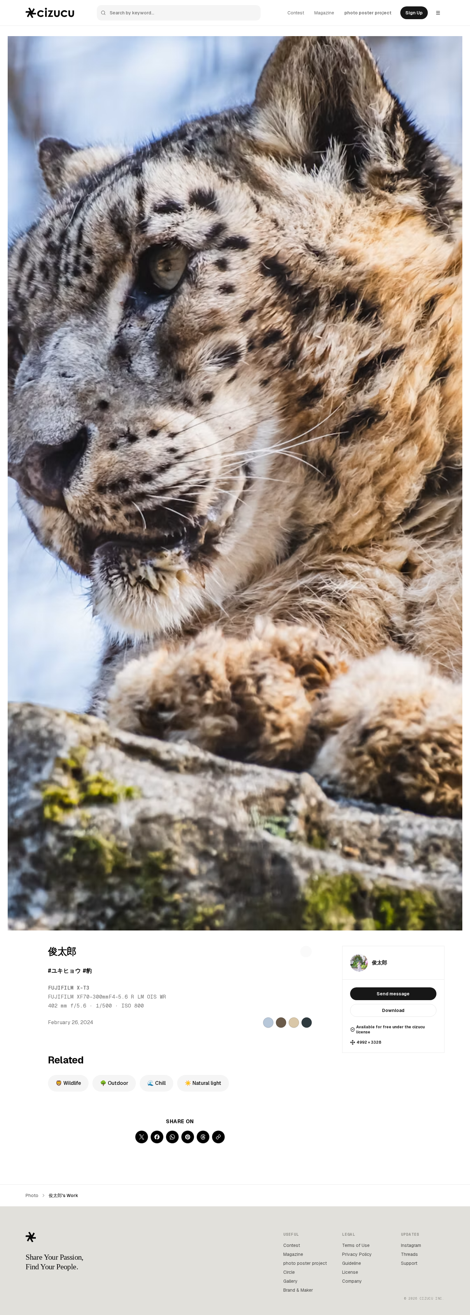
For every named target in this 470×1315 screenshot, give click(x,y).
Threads (409, 1254)
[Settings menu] (438, 12)
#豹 (87, 970)
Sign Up (414, 13)
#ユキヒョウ (64, 970)
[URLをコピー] (218, 1137)
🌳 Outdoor (114, 1083)
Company (352, 1281)
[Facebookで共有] (157, 1137)
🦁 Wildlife (68, 1083)
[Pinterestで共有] (187, 1137)
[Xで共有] (141, 1137)
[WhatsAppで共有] (172, 1137)
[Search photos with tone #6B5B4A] (281, 1022)
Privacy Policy (357, 1254)
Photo (32, 1195)
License (350, 1272)
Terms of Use (356, 1245)
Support (409, 1263)
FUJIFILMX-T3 (69, 987)
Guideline (351, 1263)
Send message (393, 994)
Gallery (290, 1281)
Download (393, 1010)
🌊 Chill (156, 1083)
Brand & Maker (298, 1290)
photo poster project (367, 13)
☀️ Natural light (203, 1083)
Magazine (324, 13)
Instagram (411, 1245)
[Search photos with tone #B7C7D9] (268, 1022)
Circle (289, 1272)
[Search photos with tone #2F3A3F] (307, 1022)
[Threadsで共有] (203, 1137)
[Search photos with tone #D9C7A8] (294, 1022)
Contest (295, 13)
